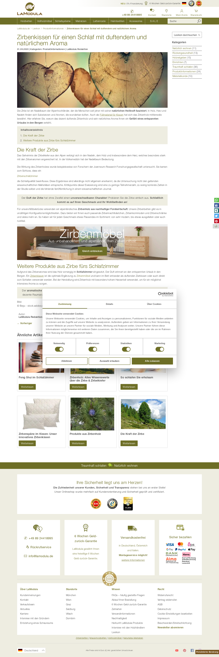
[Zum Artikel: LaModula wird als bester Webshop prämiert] (109, 579)
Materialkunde (180, 76)
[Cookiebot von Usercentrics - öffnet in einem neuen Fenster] (160, 294)
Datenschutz (164, 609)
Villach (69, 613)
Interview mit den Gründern (34, 618)
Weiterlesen (27, 387)
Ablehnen (66, 361)
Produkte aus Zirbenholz (85, 433)
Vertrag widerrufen (167, 599)
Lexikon (37, 28)
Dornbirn (70, 618)
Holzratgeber (180, 57)
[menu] (90, 21)
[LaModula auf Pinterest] (185, 650)
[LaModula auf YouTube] (177, 650)
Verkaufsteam (27, 604)
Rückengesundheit (183, 53)
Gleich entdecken (92, 251)
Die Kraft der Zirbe (33, 135)
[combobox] (185, 21)
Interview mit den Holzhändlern (128, 627)
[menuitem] (26, 21)
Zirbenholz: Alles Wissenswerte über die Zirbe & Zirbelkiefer (89, 379)
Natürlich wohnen (182, 48)
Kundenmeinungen (30, 595)
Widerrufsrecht (166, 595)
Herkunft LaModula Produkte (127, 623)
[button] (132, 3)
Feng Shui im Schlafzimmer (36, 377)
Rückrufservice (40, 547)
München (71, 595)
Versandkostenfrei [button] (133, 537)
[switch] (92, 349)
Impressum (164, 618)
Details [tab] (109, 304)
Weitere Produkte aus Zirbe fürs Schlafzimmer (49, 140)
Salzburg (70, 609)
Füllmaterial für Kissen (111, 114)
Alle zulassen (152, 361)
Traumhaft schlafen (183, 66)
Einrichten (178, 62)
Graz (68, 604)
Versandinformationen (123, 613)
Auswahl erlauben (109, 361)
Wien (69, 599)
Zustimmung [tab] (65, 304)
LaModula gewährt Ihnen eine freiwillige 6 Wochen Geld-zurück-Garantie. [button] (85, 553)
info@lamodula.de (41, 556)
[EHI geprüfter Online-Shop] (199, 3)
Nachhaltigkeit (119, 618)
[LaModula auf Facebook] (192, 650)
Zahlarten (117, 609)
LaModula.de (23, 28)
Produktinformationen (54, 28)
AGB (160, 604)
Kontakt (24, 599)
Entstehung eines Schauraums (36, 623)
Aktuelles (25, 609)
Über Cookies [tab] (154, 304)
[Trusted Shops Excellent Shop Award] (128, 503)
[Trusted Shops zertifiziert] (191, 3)
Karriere (24, 613)
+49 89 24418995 (41, 538)
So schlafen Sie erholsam (137, 377)
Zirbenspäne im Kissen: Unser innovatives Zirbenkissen (38, 435)
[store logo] (29, 9)
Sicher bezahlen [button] (180, 537)
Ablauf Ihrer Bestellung (124, 599)
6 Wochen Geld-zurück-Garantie (129, 604)
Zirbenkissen (37, 275)
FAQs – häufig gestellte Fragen (128, 595)
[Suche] (199, 21)
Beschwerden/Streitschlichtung (175, 623)
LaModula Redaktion (77, 49)
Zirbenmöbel (83, 275)
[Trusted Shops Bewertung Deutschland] (112, 503)
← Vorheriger (24, 323)
